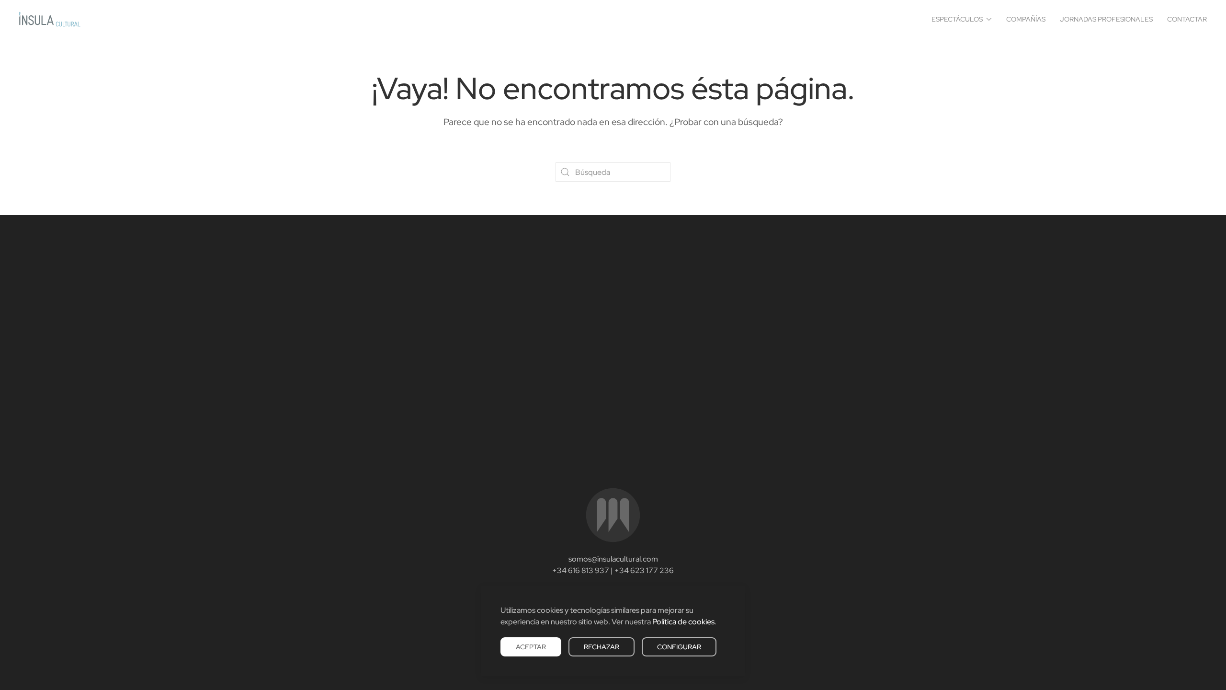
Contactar (1187, 19)
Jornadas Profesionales (1106, 19)
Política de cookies (683, 622)
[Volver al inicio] (49, 19)
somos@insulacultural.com (613, 559)
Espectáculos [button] (957, 19)
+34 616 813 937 (580, 570)
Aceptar (531, 647)
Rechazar (601, 647)
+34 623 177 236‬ (644, 570)
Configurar (679, 647)
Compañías (1025, 19)
